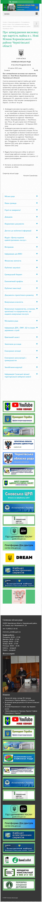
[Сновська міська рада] (21, 7)
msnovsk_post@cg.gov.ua (12, 632)
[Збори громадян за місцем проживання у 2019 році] (21, 674)
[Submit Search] (10, 2)
